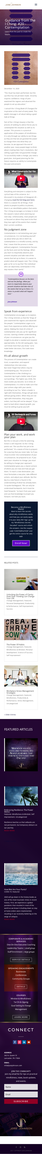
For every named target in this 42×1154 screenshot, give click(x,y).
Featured (27, 600)
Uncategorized (12, 703)
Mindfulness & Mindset (16, 650)
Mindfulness (11, 698)
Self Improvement (26, 606)
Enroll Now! (21, 543)
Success (10, 609)
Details (21, 987)
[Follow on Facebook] (15, 1042)
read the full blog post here (23, 200)
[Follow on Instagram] (19, 1042)
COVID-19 (8, 892)
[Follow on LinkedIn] (24, 1042)
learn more (21, 1017)
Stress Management (25, 701)
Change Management (15, 600)
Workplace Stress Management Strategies (20, 692)
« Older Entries (10, 714)
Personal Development (15, 603)
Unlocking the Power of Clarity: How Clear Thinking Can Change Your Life (20, 596)
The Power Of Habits (15, 644)
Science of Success (25, 652)
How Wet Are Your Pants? (15, 889)
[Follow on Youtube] (29, 1042)
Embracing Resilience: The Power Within (18, 811)
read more (9, 830)
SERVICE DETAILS (21, 960)
